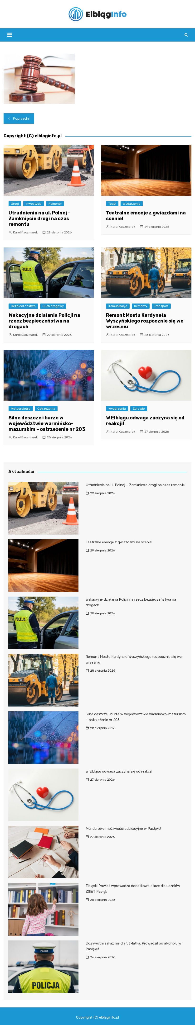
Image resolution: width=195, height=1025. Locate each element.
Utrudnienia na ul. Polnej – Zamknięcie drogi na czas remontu (40, 218)
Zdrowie (139, 408)
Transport (161, 306)
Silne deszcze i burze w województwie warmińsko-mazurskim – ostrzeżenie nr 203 (47, 423)
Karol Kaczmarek (25, 232)
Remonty (55, 203)
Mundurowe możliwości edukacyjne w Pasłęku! (123, 828)
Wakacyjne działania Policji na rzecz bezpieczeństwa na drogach (44, 320)
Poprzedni (21, 118)
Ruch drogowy (53, 306)
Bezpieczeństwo (23, 306)
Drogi (15, 203)
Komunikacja (117, 306)
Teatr (112, 203)
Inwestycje (34, 203)
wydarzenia (131, 203)
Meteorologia (20, 408)
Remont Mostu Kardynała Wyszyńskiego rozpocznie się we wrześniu (144, 320)
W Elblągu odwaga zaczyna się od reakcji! (119, 771)
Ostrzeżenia (46, 408)
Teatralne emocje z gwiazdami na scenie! (119, 542)
